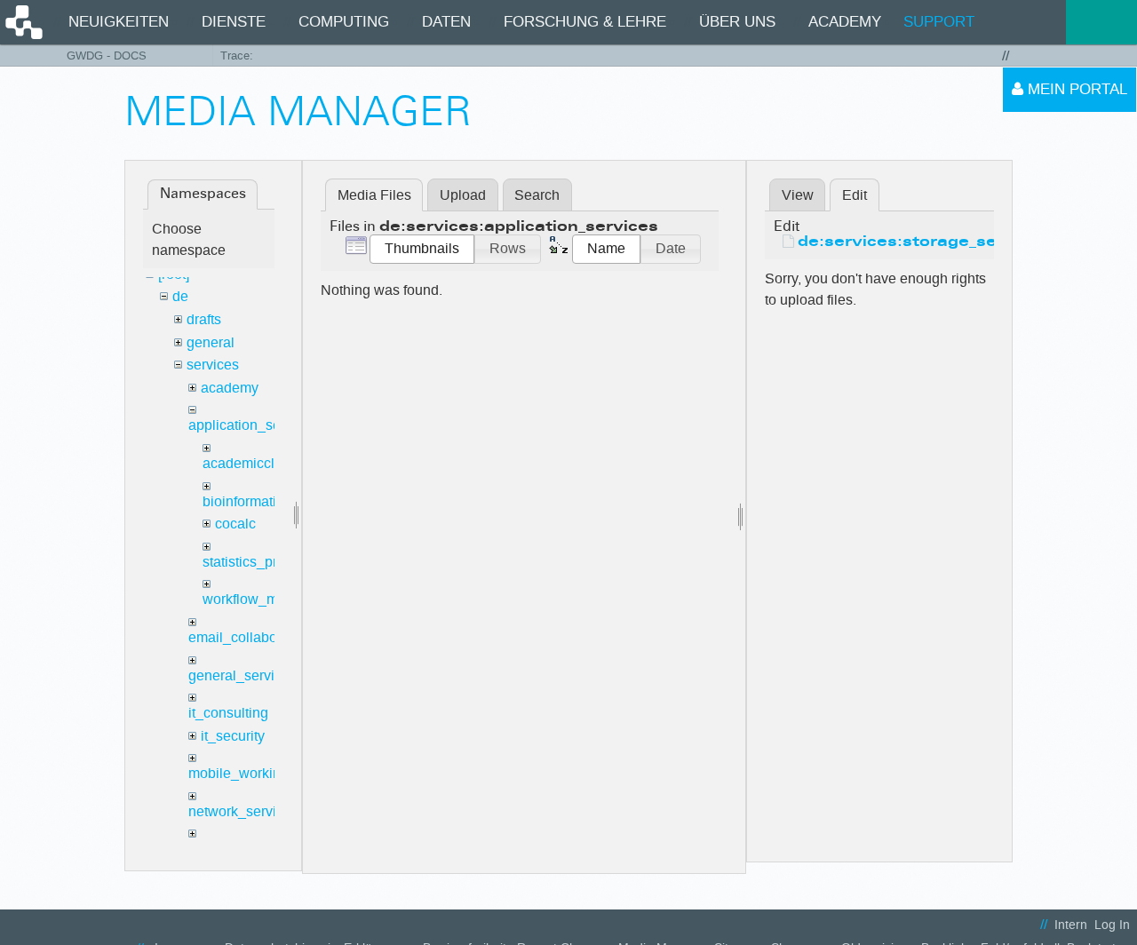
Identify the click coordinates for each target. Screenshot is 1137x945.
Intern (1070, 925)
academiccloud (250, 463)
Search (537, 194)
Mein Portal (1075, 89)
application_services (253, 425)
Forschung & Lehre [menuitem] (585, 21)
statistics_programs (263, 561)
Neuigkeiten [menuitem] (118, 21)
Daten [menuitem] (446, 21)
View (798, 194)
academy (229, 387)
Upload (463, 194)
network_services (243, 811)
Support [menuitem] (938, 21)
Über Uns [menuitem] (737, 21)
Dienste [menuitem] (234, 21)
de (180, 296)
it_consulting (228, 712)
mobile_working (238, 773)
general (211, 342)
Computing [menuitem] (343, 21)
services (213, 364)
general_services (242, 675)
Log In (1112, 925)
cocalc (235, 523)
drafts (204, 319)
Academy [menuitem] (844, 21)
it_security (233, 735)
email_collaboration (250, 637)
